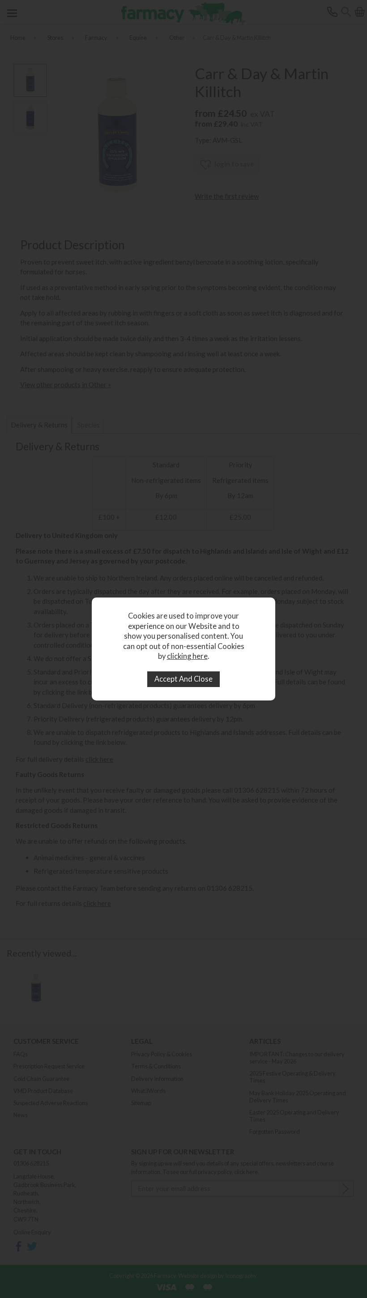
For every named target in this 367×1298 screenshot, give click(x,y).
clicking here (187, 656)
